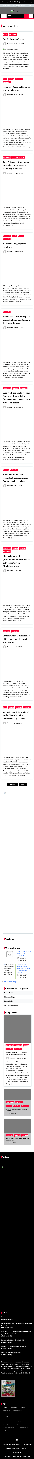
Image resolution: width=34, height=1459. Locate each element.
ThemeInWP (26, 1456)
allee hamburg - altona (24, 1413)
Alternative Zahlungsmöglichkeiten (21, 1416)
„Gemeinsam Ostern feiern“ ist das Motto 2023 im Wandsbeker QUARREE (16, 715)
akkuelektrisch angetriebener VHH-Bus (10, 1413)
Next (22, 784)
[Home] (4, 16)
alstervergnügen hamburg (7, 1416)
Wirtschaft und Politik (18, 157)
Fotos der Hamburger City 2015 (11, 1352)
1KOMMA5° (5, 1407)
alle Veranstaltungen (10, 982)
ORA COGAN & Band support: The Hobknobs (24, 953)
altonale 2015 (26, 1422)
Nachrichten (6, 631)
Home (3, 1317)
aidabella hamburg (6, 1410)
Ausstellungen (7, 235)
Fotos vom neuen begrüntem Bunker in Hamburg (16, 1109)
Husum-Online (8, 1001)
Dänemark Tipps (9, 997)
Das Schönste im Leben (13, 39)
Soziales (5, 34)
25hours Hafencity (14, 1407)
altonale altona (6, 1424)
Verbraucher (12, 34)
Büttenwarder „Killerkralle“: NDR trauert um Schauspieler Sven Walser (17, 639)
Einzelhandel (9, 1045)
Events (5, 79)
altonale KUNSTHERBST (8, 1427)
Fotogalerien (18, 1045)
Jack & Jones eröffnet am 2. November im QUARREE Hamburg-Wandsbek (16, 165)
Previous (12, 784)
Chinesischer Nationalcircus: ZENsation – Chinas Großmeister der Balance (23, 968)
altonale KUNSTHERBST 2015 (22, 1427)
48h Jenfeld (22, 1407)
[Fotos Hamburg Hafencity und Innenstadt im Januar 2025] (17, 1132)
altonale (19, 1422)
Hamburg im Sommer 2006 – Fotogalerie (13, 1346)
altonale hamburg (15, 1424)
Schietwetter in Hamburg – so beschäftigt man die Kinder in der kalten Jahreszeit (16, 319)
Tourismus (21, 235)
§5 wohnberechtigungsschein (8, 1430)
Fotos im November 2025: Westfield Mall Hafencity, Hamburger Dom (16, 1053)
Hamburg (11, 79)
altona (4, 1419)
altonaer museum (11, 1419)
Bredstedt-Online (9, 993)
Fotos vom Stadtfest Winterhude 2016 (12, 1340)
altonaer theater (20, 1419)
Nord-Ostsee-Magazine (11, 1005)
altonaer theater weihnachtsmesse (9, 1422)
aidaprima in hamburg (17, 1410)
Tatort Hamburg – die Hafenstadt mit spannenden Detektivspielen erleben (15, 477)
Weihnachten (6, 82)
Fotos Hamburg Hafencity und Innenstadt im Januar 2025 (17, 1139)
